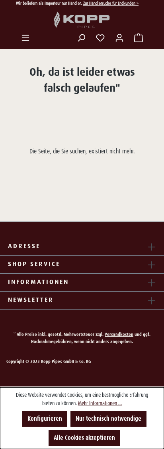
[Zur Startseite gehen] (82, 20)
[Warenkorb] (138, 38)
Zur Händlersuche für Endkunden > (111, 3)
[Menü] (25, 38)
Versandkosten (119, 334)
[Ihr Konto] (119, 38)
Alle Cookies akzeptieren (84, 437)
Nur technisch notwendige (108, 418)
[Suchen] (81, 38)
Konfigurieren (44, 418)
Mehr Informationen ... (100, 403)
